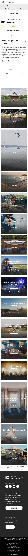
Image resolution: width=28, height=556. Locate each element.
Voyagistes (14, 8)
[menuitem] (14, 13)
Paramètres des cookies (13, 553)
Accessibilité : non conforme (13, 547)
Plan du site (13, 546)
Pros (6, 8)
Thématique (10, 69)
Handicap (20, 8)
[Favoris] (7, 2)
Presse (9, 8)
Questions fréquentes (13, 543)
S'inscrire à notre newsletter (14, 508)
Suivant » (22, 466)
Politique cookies (13, 551)
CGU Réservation (13, 554)
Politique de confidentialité (13, 550)
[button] (9, 2)
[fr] (13, 2)
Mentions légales (13, 549)
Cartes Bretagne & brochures (13, 544)
